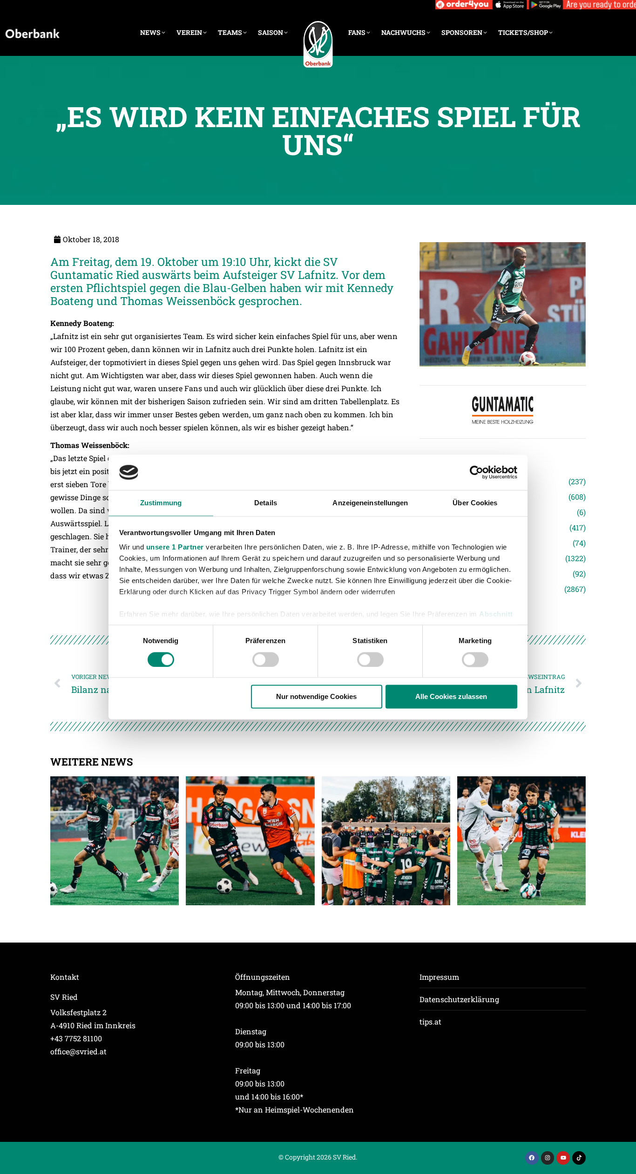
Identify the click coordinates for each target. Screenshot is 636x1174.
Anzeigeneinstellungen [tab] (370, 503)
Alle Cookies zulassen (451, 697)
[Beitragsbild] (114, 840)
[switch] (265, 659)
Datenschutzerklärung (459, 999)
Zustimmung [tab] (161, 503)
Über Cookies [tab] (475, 503)
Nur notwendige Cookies (316, 697)
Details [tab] (265, 503)
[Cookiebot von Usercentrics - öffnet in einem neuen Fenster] (476, 472)
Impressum (439, 977)
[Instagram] (548, 1158)
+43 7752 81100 (76, 1038)
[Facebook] (532, 1158)
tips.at (430, 1021)
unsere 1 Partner (175, 547)
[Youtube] (563, 1158)
